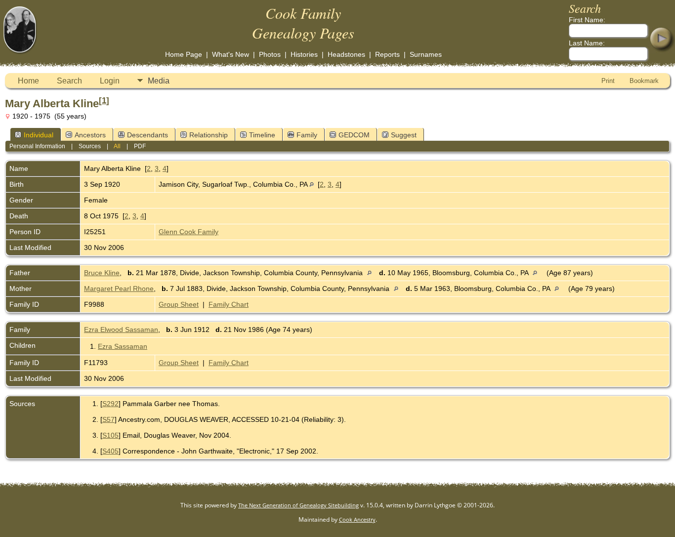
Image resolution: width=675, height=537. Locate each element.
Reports (387, 54)
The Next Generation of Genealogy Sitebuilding (298, 505)
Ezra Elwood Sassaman (121, 329)
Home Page (183, 54)
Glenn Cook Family (188, 232)
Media (158, 81)
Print (608, 80)
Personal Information (37, 146)
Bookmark (644, 80)
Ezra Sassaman (122, 346)
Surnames (426, 54)
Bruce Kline (102, 273)
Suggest (404, 135)
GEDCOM (354, 135)
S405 (110, 451)
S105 (110, 435)
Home (28, 81)
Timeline (262, 135)
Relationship (208, 135)
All (117, 146)
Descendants (147, 135)
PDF (140, 146)
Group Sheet (179, 304)
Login (110, 81)
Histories (304, 54)
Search (69, 81)
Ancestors (90, 135)
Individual (38, 135)
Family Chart (229, 304)
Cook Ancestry (357, 519)
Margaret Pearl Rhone (119, 288)
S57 (108, 419)
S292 (110, 404)
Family (306, 135)
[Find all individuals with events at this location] (311, 184)
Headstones (346, 54)
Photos (270, 54)
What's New (230, 54)
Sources (90, 146)
